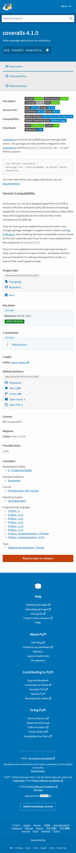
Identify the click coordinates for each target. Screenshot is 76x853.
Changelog (15, 282)
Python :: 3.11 (15, 519)
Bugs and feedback (38, 680)
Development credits (36, 698)
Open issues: (17, 399)
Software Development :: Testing (26, 548)
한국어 (56, 831)
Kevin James (18, 362)
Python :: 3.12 (15, 522)
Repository (15, 287)
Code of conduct (37, 727)
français (37, 825)
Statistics (38, 652)
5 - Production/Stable (20, 470)
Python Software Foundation (46, 780)
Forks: (15, 394)
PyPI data (9, 310)
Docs (11, 295)
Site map (38, 790)
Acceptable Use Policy (36, 736)
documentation (11, 184)
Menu (64, 6)
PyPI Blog (36, 642)
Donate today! (38, 771)
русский (26, 831)
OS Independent (17, 501)
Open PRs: (16, 405)
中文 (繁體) (65, 828)
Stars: (15, 388)
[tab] (38, 66)
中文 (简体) (51, 828)
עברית (35, 831)
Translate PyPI (37, 689)
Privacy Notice (36, 732)
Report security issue (38, 723)
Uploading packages (36, 609)
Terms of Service (36, 718)
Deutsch (39, 828)
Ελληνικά (29, 828)
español (27, 825)
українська (16, 828)
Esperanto (45, 831)
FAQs (38, 622)
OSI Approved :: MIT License (23, 491)
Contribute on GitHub (36, 685)
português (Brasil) (61, 825)
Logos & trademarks (38, 656)
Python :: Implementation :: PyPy (26, 537)
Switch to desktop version (38, 806)
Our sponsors (38, 660)
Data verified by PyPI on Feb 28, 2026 (21, 275)
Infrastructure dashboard (36, 647)
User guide (37, 614)
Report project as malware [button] (38, 558)
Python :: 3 (14, 511)
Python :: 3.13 (15, 526)
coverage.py (9, 148)
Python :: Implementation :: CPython (28, 534)
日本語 (47, 825)
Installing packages (37, 605)
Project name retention (37, 618)
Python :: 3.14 (15, 530)
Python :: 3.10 (15, 515)
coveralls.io (9, 139)
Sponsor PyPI (38, 694)
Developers (14, 480)
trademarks (19, 780)
